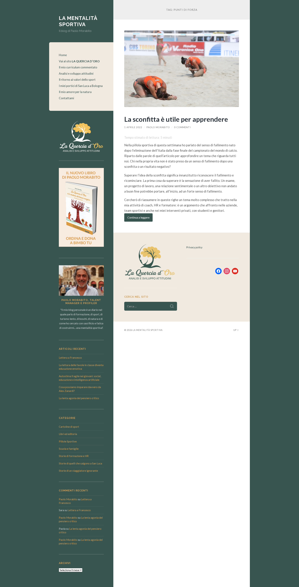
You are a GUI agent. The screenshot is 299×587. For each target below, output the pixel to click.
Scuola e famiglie (69, 448)
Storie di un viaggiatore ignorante (78, 470)
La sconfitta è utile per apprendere (176, 119)
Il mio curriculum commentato (78, 67)
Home (63, 55)
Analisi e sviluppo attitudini (76, 73)
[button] (291, 4)
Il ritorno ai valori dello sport (77, 79)
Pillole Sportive (68, 441)
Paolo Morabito (68, 499)
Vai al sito (79, 61)
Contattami (66, 98)
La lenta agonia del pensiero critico (79, 398)
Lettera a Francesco (70, 357)
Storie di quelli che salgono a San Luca (80, 463)
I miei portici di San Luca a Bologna (81, 86)
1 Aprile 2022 (133, 127)
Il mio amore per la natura (75, 92)
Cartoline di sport (69, 426)
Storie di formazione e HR (74, 455)
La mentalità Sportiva (78, 21)
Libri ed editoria (68, 433)
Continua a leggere (138, 217)
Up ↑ (236, 330)
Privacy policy (194, 247)
